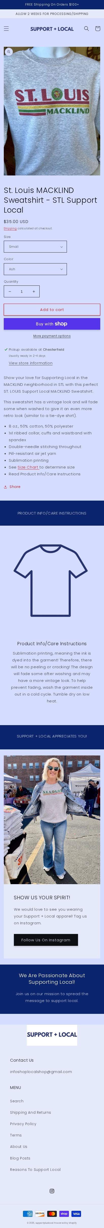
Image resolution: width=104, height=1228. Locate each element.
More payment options (52, 336)
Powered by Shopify (65, 1222)
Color (8, 259)
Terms (16, 1135)
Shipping (10, 228)
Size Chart (28, 467)
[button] (6, 28)
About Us (19, 1146)
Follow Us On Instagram (45, 940)
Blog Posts (20, 1158)
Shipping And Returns (30, 1112)
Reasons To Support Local (35, 1169)
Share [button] (15, 486)
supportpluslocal (45, 1222)
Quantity (11, 281)
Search (17, 1101)
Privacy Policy (23, 1123)
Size (7, 236)
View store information (31, 363)
